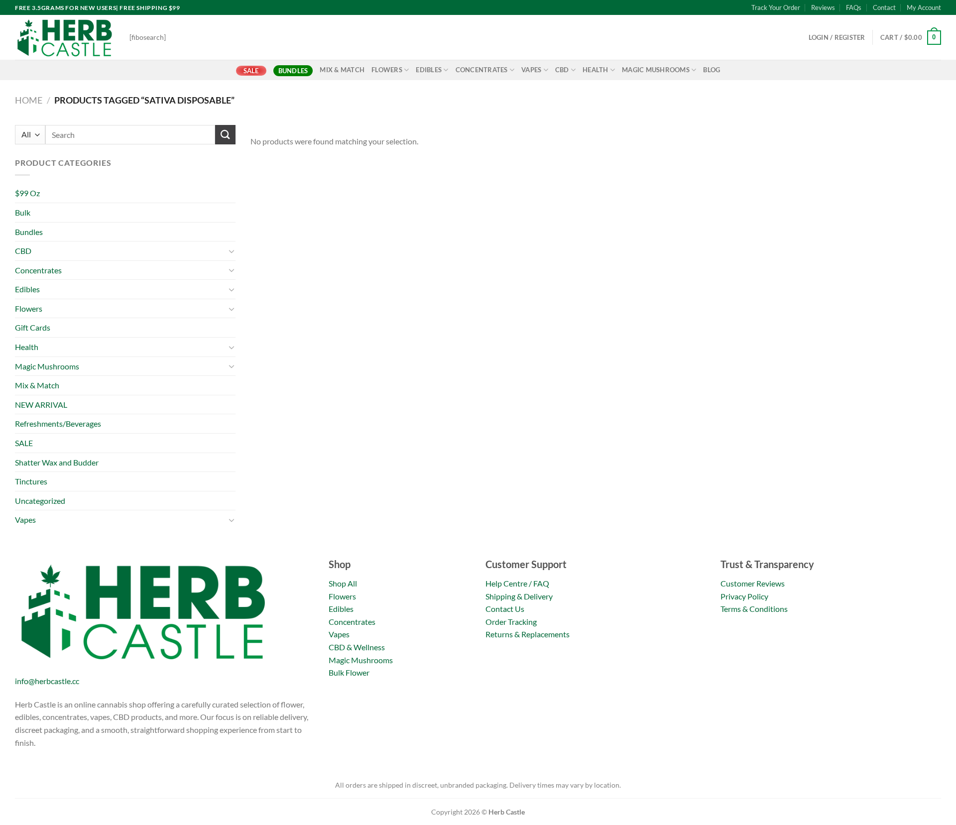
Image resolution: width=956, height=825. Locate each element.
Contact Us (504, 608)
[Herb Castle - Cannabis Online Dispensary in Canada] (65, 37)
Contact (884, 7)
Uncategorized (40, 500)
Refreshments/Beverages (58, 423)
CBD (562, 70)
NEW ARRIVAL (41, 404)
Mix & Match (342, 70)
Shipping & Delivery (519, 596)
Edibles (429, 70)
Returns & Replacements (527, 634)
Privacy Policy (744, 596)
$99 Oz (27, 193)
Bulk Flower (349, 672)
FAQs (853, 7)
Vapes (531, 70)
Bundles (293, 71)
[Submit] (225, 134)
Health (595, 70)
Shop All (343, 583)
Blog (711, 70)
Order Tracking (511, 621)
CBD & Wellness (357, 647)
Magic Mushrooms (656, 70)
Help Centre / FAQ (517, 583)
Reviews (823, 7)
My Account (924, 7)
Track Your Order (775, 7)
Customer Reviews (752, 583)
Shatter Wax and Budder (57, 462)
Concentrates (482, 70)
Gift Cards (32, 327)
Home (28, 100)
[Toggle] (232, 251)
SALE (251, 71)
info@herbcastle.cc (47, 681)
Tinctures (31, 481)
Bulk (22, 212)
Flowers (386, 70)
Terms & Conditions (754, 608)
